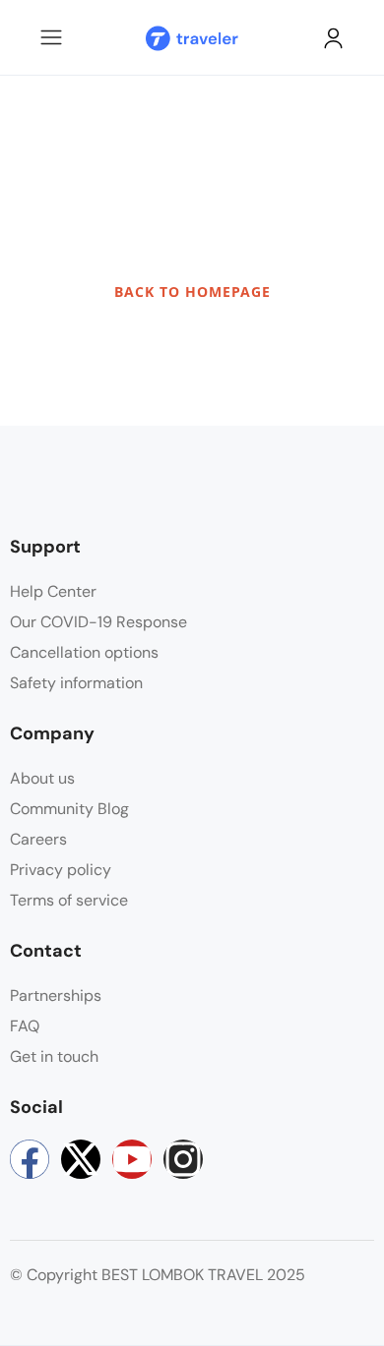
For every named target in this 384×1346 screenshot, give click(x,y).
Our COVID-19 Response (98, 622)
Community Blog (69, 808)
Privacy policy (60, 869)
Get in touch (54, 1056)
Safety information (76, 683)
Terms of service (69, 900)
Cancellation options (84, 652)
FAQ (24, 1026)
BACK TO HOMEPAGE (192, 291)
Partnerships (55, 995)
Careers (38, 839)
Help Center (53, 591)
